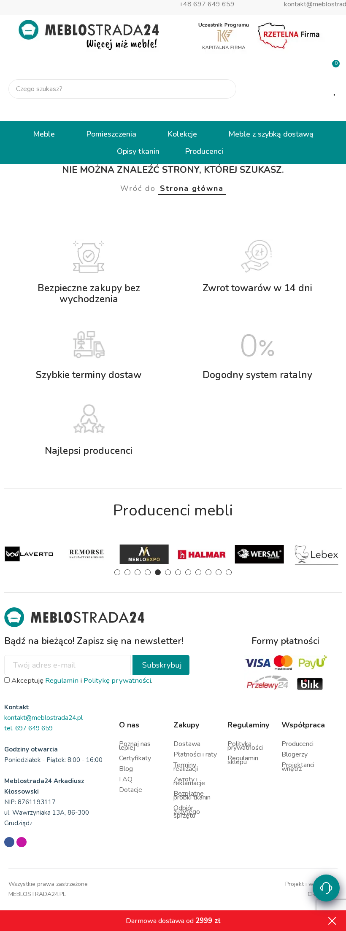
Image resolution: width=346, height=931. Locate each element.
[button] (117, 572)
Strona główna (192, 188)
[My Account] (333, 110)
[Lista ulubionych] (335, 89)
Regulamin (61, 680)
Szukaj (222, 89)
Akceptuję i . (81, 680)
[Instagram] (21, 842)
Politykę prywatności (117, 680)
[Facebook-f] (9, 842)
